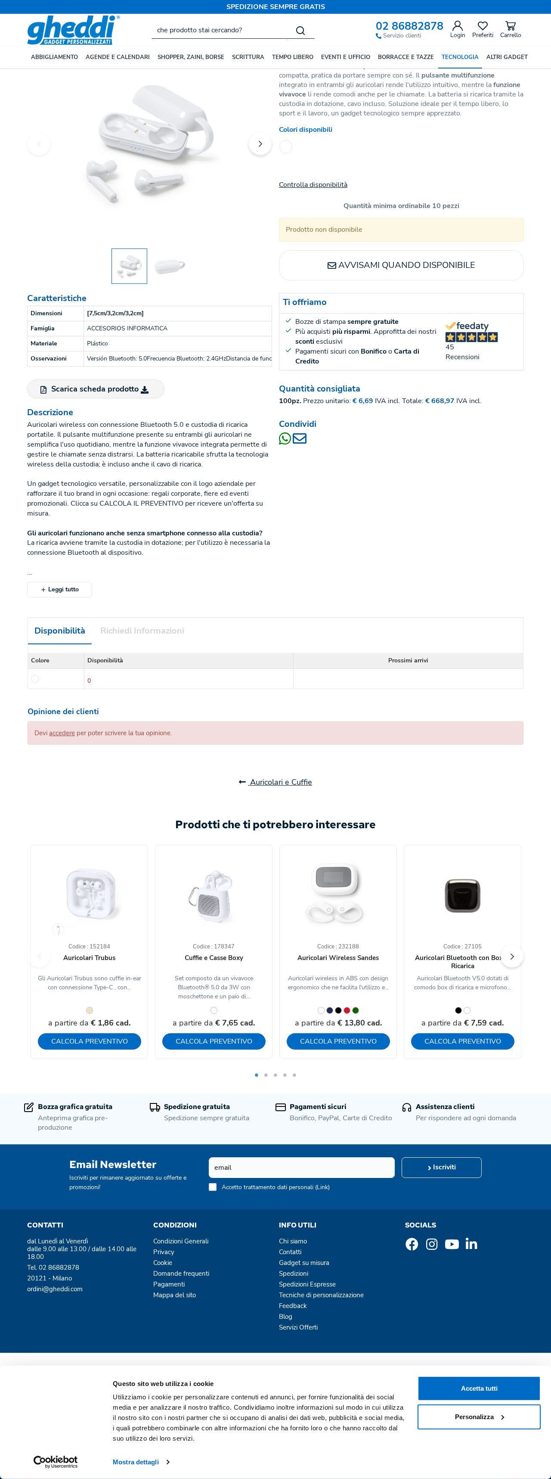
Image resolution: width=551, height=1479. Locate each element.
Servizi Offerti (298, 1327)
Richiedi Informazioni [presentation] (142, 630)
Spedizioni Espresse (307, 1284)
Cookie (162, 1262)
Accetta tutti (479, 1388)
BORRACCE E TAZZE (406, 57)
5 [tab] (294, 1075)
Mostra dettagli (136, 1462)
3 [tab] (275, 1075)
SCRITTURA (248, 57)
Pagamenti (169, 1284)
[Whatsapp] (286, 441)
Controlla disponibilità (313, 185)
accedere (62, 733)
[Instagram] (432, 1247)
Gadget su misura (304, 1262)
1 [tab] (256, 1075)
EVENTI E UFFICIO (345, 57)
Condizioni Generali (180, 1241)
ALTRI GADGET (507, 57)
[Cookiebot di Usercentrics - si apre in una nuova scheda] (55, 1462)
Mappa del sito (174, 1295)
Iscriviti (443, 1167)
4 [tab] (285, 1075)
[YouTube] (451, 1247)
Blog (285, 1316)
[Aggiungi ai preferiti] (126, 870)
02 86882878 (409, 26)
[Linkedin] (471, 1247)
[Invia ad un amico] (299, 441)
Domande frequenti (181, 1273)
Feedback (293, 1306)
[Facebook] (412, 1247)
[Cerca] (300, 30)
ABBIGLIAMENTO (54, 57)
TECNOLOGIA (460, 57)
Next (260, 143)
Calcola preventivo (89, 1041)
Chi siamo (293, 1241)
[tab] (60, 631)
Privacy (163, 1252)
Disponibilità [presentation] (59, 630)
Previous (39, 143)
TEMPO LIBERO (292, 57)
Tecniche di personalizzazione (321, 1295)
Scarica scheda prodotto (95, 389)
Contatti (290, 1252)
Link (322, 1187)
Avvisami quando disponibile (405, 265)
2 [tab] (266, 1075)
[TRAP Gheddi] (149, 142)
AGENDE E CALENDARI (118, 57)
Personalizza (474, 1416)
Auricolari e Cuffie (280, 782)
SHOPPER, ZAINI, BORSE (191, 57)
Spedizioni (293, 1273)
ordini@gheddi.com (55, 1289)
